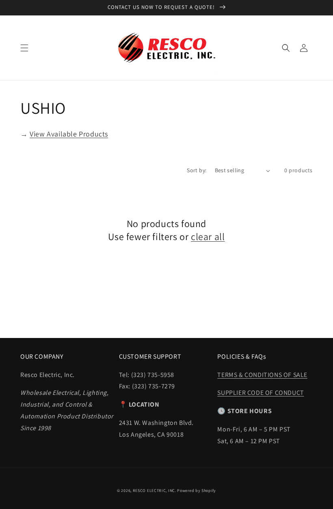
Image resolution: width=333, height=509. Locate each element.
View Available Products (69, 134)
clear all (208, 236)
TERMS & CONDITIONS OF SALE (262, 374)
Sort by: (196, 170)
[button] (24, 48)
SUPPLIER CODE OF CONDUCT (260, 392)
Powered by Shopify (196, 490)
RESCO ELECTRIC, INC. (154, 490)
